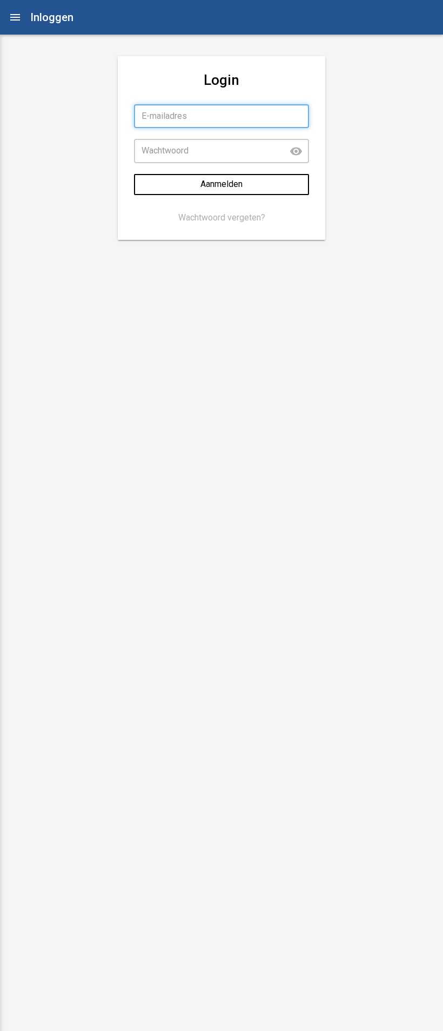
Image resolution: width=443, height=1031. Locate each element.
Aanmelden (221, 184)
